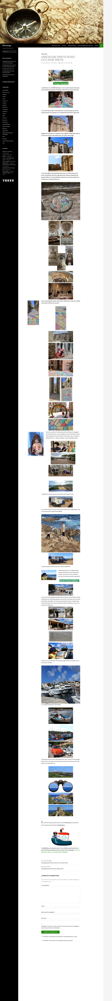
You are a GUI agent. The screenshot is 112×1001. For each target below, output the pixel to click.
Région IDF (4, 128)
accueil (64, 45)
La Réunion (4, 107)
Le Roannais (5, 109)
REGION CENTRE (6, 126)
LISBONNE (4, 111)
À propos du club (56, 45)
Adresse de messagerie (48, 912)
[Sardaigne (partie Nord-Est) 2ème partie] (60, 99)
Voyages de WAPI (72, 45)
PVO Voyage (6, 45)
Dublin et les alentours (7, 151)
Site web (43, 918)
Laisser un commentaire (66, 63)
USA (3, 143)
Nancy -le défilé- (6, 161)
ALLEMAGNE (5, 90)
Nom (43, 906)
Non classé (4, 120)
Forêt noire (4, 101)
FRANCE (96, 45)
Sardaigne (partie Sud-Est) (8, 68)
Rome (3, 136)
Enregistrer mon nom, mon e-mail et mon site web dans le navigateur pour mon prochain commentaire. (60, 927)
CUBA (3, 98)
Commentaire (45, 885)
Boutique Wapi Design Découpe (85, 45)
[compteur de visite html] (8, 180)
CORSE (4, 96)
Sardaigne (44, 54)
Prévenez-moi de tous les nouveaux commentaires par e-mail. (60, 936)
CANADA (4, 94)
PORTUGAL (5, 122)
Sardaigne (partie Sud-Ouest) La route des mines (54, 861)
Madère (4, 113)
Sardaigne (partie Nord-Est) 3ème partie (52, 867)
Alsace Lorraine (5, 92)
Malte (3, 115)
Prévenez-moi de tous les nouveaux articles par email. (58, 940)
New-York (4, 118)
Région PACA (5, 163)
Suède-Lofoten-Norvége (7, 140)
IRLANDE (4, 105)
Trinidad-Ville (5, 171)
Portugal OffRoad (6, 124)
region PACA (5, 130)
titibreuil (55, 63)
